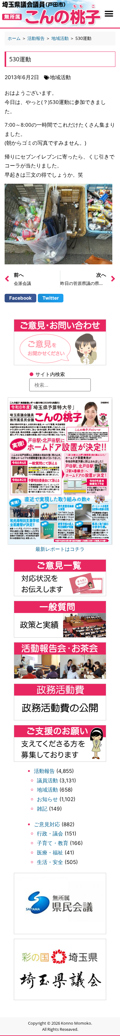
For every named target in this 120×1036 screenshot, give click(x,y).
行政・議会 (50, 834)
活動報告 (44, 771)
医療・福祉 (50, 853)
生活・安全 (50, 862)
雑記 (42, 809)
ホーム (14, 38)
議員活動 (47, 780)
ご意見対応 (47, 824)
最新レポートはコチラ (60, 549)
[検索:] (60, 384)
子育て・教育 (52, 843)
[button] (109, 14)
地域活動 (47, 790)
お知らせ (47, 799)
